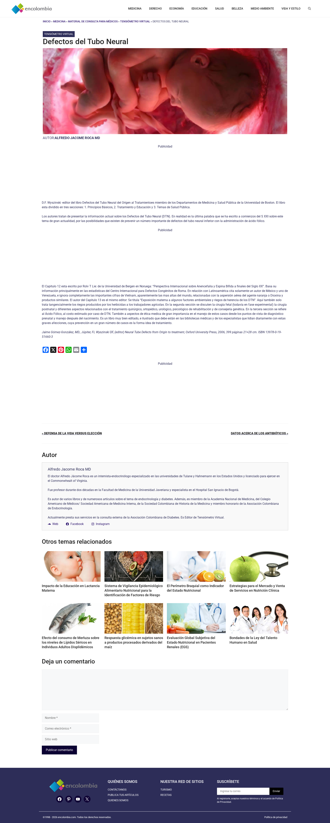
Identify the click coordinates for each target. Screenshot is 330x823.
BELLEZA (237, 8)
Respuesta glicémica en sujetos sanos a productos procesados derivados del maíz (133, 642)
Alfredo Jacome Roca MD (77, 138)
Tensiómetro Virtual (135, 21)
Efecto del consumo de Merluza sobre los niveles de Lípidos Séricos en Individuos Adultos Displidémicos (70, 642)
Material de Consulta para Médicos (93, 21)
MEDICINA (135, 8)
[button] (309, 8)
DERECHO (155, 8)
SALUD (219, 8)
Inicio (47, 21)
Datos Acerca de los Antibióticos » (259, 433)
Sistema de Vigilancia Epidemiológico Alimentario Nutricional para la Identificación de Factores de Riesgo (133, 590)
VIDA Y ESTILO (290, 8)
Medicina (59, 21)
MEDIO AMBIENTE (262, 8)
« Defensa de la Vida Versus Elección (72, 433)
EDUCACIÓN (199, 8)
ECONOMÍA (176, 8)
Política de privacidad (275, 817)
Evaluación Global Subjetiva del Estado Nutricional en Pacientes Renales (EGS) (191, 642)
